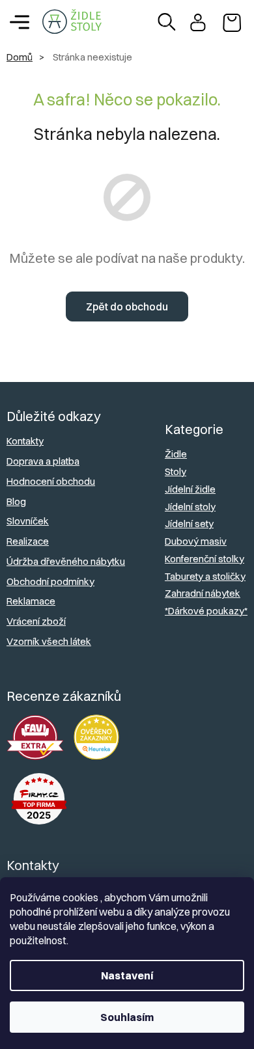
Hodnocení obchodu (51, 481)
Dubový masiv (196, 541)
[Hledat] (167, 22)
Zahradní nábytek (202, 593)
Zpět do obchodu (127, 306)
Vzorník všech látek (49, 641)
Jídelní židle (190, 489)
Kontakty (25, 441)
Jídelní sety (189, 523)
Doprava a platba (43, 461)
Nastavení (127, 975)
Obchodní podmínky (50, 581)
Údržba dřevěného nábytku (66, 561)
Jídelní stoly (190, 506)
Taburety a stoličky (205, 576)
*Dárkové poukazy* (206, 611)
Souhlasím (127, 1017)
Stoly (175, 471)
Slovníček (28, 521)
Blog (16, 501)
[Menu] (19, 22)
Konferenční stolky (204, 558)
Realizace (28, 541)
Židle (176, 454)
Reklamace (31, 601)
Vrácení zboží (36, 621)
